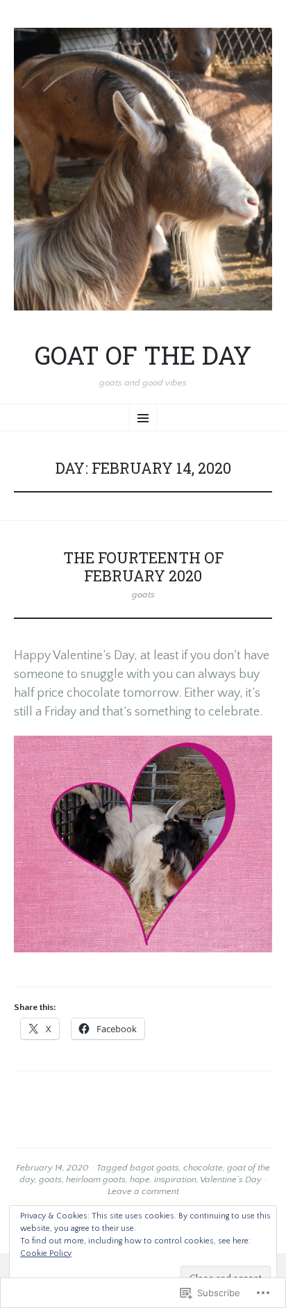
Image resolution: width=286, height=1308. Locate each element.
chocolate (203, 1168)
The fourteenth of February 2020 (143, 566)
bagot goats (154, 1168)
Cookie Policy (46, 1253)
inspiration (175, 1179)
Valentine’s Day (231, 1179)
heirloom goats (96, 1179)
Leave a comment (143, 1191)
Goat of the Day (143, 356)
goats (143, 594)
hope (140, 1179)
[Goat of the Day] (143, 169)
